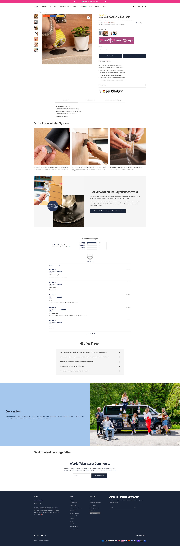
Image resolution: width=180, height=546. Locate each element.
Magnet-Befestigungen (44, 12)
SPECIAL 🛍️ (83, 6)
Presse (71, 521)
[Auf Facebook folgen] (35, 535)
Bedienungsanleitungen (76, 508)
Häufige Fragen (73, 502)
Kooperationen (73, 529)
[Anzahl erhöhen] (107, 49)
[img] (52, 269)
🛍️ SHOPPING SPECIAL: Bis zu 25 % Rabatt (90, 1)
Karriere (72, 518)
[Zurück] (74, 1)
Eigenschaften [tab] (66, 100)
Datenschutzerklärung (95, 502)
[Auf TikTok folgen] (45, 535)
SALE (90, 6)
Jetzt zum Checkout (135, 56)
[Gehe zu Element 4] (36, 33)
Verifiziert (89, 261)
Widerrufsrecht (93, 505)
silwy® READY (73, 505)
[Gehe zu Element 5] (36, 39)
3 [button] (90, 333)
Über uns (97, 6)
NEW (55, 6)
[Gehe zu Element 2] (36, 22)
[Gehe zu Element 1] (36, 16)
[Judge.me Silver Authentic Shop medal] (90, 256)
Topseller (43, 6)
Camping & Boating (64, 6)
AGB (91, 500)
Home (74, 6)
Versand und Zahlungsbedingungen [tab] (113, 100)
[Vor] (105, 1)
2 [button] (88, 333)
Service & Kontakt (74, 513)
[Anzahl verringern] (101, 49)
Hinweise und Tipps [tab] (90, 100)
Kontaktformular (38, 500)
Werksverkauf (73, 516)
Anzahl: (100, 46)
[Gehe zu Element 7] (36, 50)
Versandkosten (107, 24)
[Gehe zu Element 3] (36, 27)
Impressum (92, 510)
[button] (134, 7)
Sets (50, 6)
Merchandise (73, 510)
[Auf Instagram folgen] (38, 535)
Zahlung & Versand (94, 508)
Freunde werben (74, 526)
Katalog (72, 523)
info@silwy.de (37, 503)
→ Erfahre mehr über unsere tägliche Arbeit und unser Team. (108, 211)
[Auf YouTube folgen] (42, 535)
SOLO (104, 6)
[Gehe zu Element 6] (36, 44)
